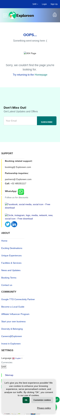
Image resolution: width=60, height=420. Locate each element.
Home (4, 240)
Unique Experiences (11, 255)
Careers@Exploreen (11, 336)
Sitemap (9, 375)
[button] (55, 15)
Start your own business (13, 321)
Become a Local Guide (12, 306)
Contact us (6, 285)
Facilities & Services (11, 263)
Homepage (41, 74)
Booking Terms (8, 277)
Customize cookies (42, 400)
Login (44, 4)
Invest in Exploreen (11, 343)
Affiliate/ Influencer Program (15, 314)
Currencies (6, 362)
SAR (34, 4)
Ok (26, 400)
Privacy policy (44, 408)
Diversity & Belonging (12, 329)
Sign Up (54, 4)
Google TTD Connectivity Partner (18, 299)
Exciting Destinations (11, 248)
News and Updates (10, 270)
